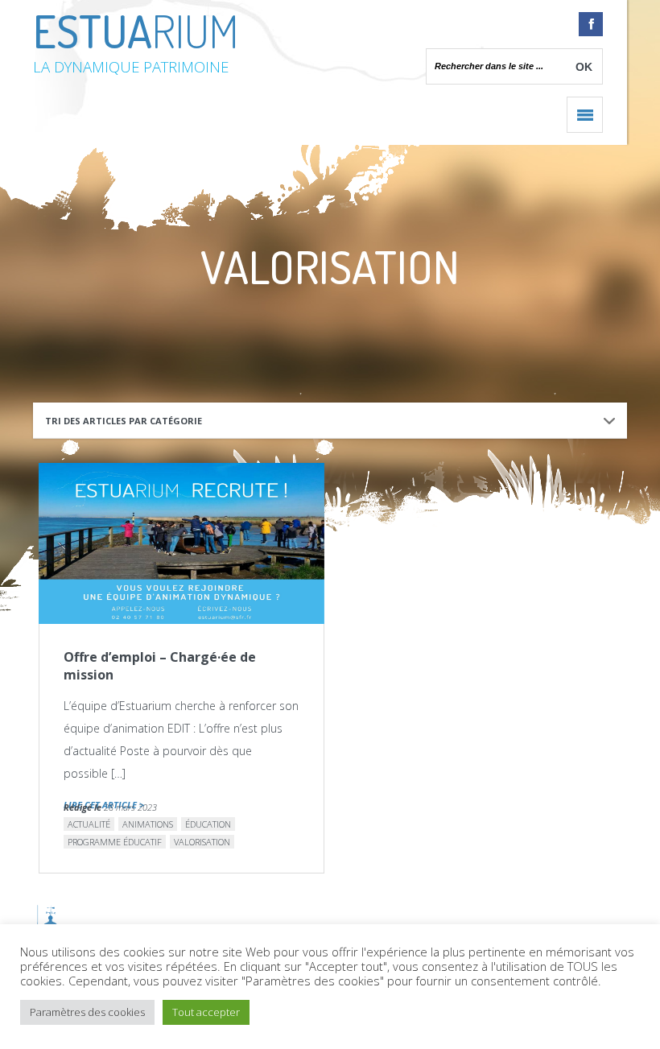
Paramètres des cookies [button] (87, 1012)
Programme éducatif (115, 842)
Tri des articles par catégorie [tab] (123, 421)
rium (135, 39)
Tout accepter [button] (206, 1012)
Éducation (208, 824)
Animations (147, 824)
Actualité (89, 824)
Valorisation (202, 842)
